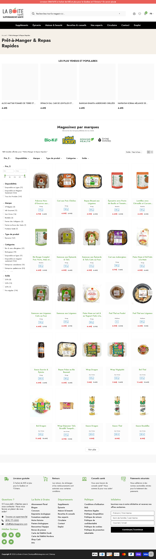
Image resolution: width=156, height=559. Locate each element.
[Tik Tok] (4, 541)
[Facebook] (4, 535)
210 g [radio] (91, 266)
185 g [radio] (66, 266)
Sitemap (52, 554)
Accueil (4, 35)
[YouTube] (11, 541)
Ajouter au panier (117, 183)
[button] (119, 13)
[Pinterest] (18, 535)
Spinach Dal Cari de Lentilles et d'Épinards (56, 103)
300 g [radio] (66, 209)
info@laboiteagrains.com (16, 524)
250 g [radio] (117, 210)
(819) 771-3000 (12, 520)
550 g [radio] (91, 322)
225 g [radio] (66, 322)
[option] (20, 87)
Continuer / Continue (132, 529)
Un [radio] (117, 322)
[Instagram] (11, 535)
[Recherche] (78, 13)
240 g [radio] (117, 378)
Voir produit (41, 183)
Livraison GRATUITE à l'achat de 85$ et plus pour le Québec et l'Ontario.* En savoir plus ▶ (78, 1)
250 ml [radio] (41, 379)
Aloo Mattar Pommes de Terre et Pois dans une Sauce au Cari (18, 103)
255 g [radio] (91, 378)
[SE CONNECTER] (134, 13)
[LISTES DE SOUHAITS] (139, 13)
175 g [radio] (40, 210)
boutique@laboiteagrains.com (38, 554)
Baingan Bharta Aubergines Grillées (97, 103)
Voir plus (92, 449)
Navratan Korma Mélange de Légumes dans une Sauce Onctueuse (135, 103)
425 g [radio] (142, 378)
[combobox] (80, 13)
